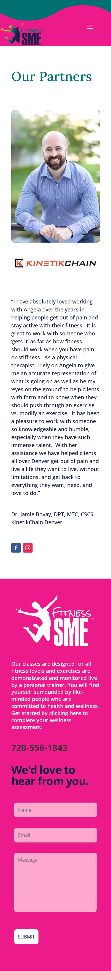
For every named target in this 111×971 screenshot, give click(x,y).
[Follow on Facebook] (16, 548)
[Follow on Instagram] (28, 548)
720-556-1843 (39, 747)
